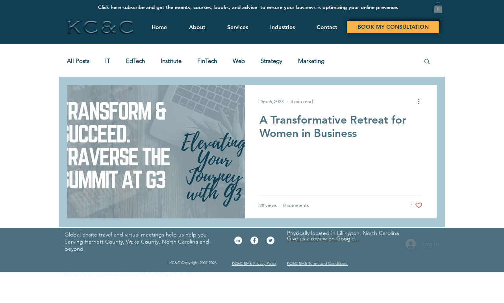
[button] (236, 27)
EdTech (135, 61)
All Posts (78, 61)
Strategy (271, 61)
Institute (171, 61)
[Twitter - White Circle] (270, 240)
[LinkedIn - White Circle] (238, 240)
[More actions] (421, 101)
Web (239, 61)
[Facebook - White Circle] (254, 240)
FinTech (207, 61)
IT (107, 61)
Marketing (311, 61)
